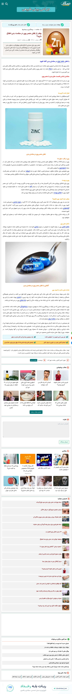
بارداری (36, 227)
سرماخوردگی (23, 306)
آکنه (31, 186)
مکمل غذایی (65, 227)
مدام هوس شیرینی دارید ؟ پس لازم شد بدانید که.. (44, 404)
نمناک (50, 69)
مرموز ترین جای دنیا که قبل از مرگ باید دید (61, 489)
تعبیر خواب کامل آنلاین (62, 677)
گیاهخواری (66, 208)
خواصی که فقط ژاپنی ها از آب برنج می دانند (27, 404)
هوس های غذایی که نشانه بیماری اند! (61, 404)
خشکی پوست (58, 193)
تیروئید (28, 171)
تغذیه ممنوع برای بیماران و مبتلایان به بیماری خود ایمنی (11, 405)
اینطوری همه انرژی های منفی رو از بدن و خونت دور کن (28, 384)
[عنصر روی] (36, 128)
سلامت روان (51, 319)
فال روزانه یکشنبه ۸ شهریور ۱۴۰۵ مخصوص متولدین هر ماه (27, 468)
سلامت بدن (34, 360)
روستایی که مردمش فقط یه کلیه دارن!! (11, 467)
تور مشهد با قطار (27, 677)
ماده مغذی (23, 300)
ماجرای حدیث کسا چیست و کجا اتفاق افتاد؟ (58, 643)
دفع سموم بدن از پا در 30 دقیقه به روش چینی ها (11, 383)
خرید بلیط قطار (16, 677)
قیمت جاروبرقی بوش (48, 677)
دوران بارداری (17, 202)
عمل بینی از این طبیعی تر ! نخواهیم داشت (55, 337)
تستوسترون (62, 168)
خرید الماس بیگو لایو (44, 468)
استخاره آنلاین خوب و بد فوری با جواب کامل (55, 342)
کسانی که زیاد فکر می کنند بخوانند (44, 383)
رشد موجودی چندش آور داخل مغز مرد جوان (22, 337)
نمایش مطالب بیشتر (36, 412)
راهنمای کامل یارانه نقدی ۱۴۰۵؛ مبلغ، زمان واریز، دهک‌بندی (18, 342)
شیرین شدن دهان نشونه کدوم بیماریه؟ (61, 383)
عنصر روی (61, 61)
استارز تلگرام (36, 677)
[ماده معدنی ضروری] (36, 262)
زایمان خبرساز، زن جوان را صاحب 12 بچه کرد (44, 489)
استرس (19, 297)
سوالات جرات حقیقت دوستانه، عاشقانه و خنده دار (57, 647)
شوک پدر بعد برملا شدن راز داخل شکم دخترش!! (28, 489)
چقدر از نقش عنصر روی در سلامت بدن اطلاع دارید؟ (24, 35)
